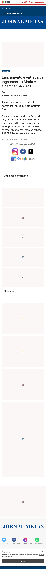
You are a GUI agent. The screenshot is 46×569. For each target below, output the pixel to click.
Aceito (23, 561)
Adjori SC (23, 2)
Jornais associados (36, 2)
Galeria (6, 71)
